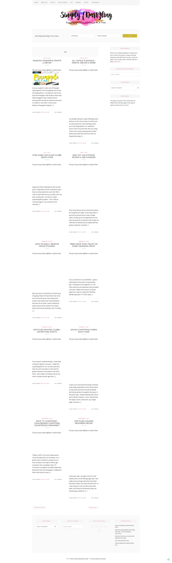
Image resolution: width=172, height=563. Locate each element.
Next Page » (93, 507)
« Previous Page (39, 507)
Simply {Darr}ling (86, 17)
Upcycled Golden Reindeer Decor (83, 422)
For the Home (45, 112)
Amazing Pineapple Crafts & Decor (47, 62)
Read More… (117, 61)
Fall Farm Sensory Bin (122, 540)
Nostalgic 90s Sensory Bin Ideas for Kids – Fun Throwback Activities (125, 531)
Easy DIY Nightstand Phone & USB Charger (83, 156)
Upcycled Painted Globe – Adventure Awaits (47, 331)
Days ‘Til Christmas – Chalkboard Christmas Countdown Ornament (47, 423)
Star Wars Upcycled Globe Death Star (47, 156)
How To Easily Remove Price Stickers (47, 245)
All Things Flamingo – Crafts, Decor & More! (84, 62)
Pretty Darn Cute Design (98, 558)
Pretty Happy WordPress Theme (79, 558)
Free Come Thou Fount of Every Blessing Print (84, 245)
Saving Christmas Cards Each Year (84, 331)
